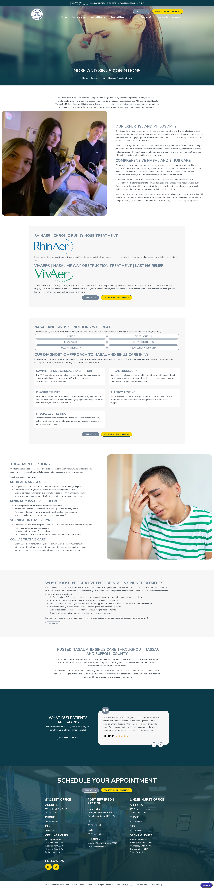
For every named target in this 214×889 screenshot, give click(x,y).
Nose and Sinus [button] (79, 17)
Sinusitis (70, 336)
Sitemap (155, 885)
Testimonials (162, 17)
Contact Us (176, 17)
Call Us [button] (139, 11)
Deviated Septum (143, 336)
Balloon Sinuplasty (71, 348)
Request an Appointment (167, 11)
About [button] (64, 17)
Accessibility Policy (124, 885)
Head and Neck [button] (117, 17)
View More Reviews (68, 737)
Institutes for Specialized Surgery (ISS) (127, 3)
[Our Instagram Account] (56, 867)
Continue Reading (146, 730)
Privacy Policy (142, 885)
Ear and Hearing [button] (98, 17)
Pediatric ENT (147, 17)
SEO (165, 885)
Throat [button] (132, 17)
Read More (53, 623)
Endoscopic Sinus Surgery (143, 348)
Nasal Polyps (70, 342)
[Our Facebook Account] (48, 867)
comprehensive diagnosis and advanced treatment (119, 104)
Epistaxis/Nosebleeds (143, 342)
